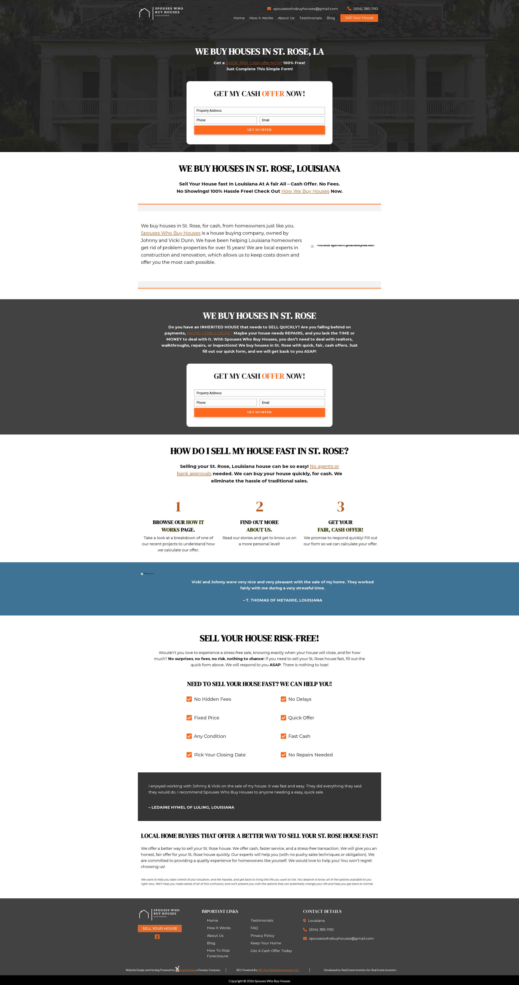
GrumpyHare (187, 970)
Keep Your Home (266, 943)
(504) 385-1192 (366, 8)
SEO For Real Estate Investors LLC (278, 970)
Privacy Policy (262, 935)
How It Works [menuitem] (261, 18)
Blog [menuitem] (331, 18)
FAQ (254, 928)
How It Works (219, 928)
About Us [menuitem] (286, 18)
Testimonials (262, 920)
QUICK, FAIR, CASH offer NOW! (254, 63)
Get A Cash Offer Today (271, 951)
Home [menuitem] (239, 18)
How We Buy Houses (305, 191)
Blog (211, 943)
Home (212, 920)
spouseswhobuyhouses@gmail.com (305, 8)
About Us (215, 935)
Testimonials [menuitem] (310, 18)
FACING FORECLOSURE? (210, 333)
